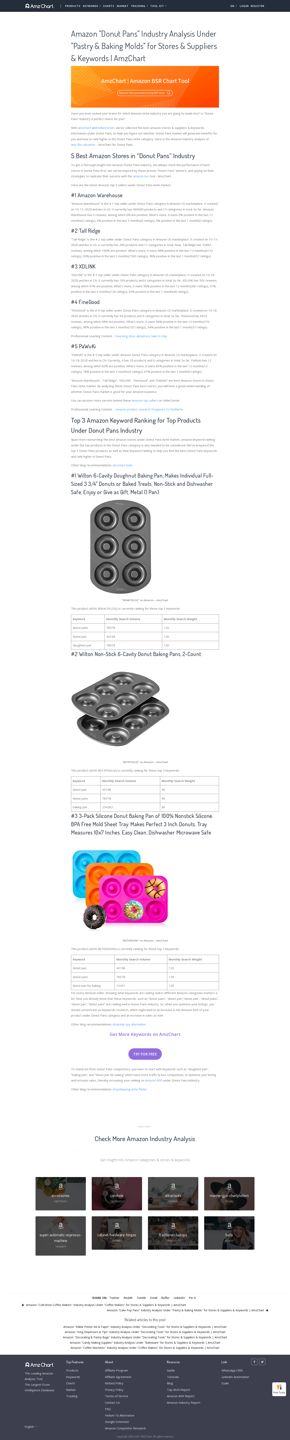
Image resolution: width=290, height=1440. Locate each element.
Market (122, 6)
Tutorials (173, 1377)
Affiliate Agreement (118, 1377)
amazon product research (133, 409)
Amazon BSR (153, 1080)
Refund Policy (114, 1383)
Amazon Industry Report (183, 1402)
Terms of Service (116, 1396)
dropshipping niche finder (130, 1089)
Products (72, 6)
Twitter (114, 1298)
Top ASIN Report (178, 1390)
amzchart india (122, 465)
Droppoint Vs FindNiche (167, 409)
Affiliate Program (116, 1370)
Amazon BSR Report (181, 1396)
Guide (171, 1370)
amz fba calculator (83, 144)
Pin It (192, 1298)
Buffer (165, 1298)
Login (244, 6)
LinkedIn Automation (235, 1377)
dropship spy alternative (129, 1024)
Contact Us (112, 1402)
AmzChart (84, 128)
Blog (170, 1383)
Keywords (73, 1377)
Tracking (72, 1396)
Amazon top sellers (145, 400)
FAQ (108, 1409)
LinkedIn (179, 1298)
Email (153, 1298)
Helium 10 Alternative (119, 1415)
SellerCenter (106, 128)
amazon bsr (141, 176)
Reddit (128, 1298)
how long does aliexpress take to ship (141, 336)
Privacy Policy (114, 1390)
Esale (225, 1383)
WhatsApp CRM (232, 1370)
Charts (108, 6)
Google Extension (117, 1422)
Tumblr (141, 1298)
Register (257, 6)
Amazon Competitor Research (125, 1428)
